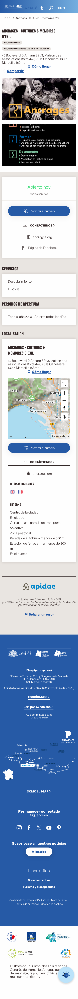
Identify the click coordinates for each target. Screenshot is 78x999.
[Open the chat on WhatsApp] (66, 975)
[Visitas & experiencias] (35, 8)
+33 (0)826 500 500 (37, 707)
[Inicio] (26, 8)
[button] (51, 7)
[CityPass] (32, 8)
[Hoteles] (29, 8)
